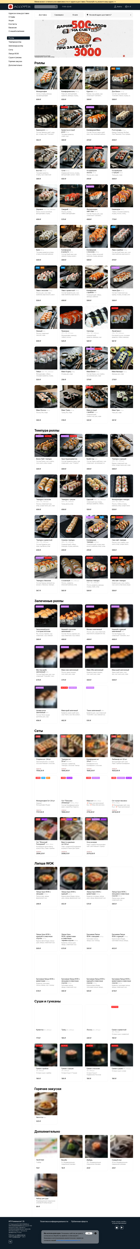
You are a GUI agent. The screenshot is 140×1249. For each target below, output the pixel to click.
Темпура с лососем (43, 499)
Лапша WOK (14, 53)
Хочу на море (92, 842)
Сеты (11, 50)
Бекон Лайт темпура (44, 459)
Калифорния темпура (91, 541)
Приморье (65, 331)
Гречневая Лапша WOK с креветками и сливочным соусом (121, 981)
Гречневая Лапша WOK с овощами (93, 935)
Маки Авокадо (117, 372)
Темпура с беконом (43, 581)
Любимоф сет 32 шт (119, 759)
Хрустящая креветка (69, 459)
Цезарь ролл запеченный (41, 712)
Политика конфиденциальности (54, 1221)
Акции (11, 20)
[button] (38, 38)
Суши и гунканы (15, 57)
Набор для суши (42, 1199)
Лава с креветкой (68, 290)
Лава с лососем (42, 290)
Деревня (39, 209)
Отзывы (12, 17)
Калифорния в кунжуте (66, 251)
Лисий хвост (116, 331)
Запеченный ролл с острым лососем (43, 630)
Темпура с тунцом (68, 499)
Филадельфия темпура (120, 499)
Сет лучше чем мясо (119, 801)
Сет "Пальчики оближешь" (66, 802)
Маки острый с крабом (92, 411)
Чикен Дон (116, 290)
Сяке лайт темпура (119, 540)
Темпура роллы (15, 42)
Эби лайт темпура (119, 581)
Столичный (65, 581)
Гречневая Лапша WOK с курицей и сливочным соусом (96, 981)
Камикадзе (116, 209)
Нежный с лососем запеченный (68, 630)
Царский (90, 499)
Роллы (11, 38)
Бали (38, 250)
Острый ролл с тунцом (117, 172)
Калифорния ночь (68, 91)
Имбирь (90, 1160)
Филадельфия (41, 91)
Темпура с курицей (119, 459)
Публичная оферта (79, 1221)
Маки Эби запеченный (95, 670)
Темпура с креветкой (44, 540)
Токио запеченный (94, 711)
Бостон (39, 171)
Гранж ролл (40, 130)
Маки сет (90, 801)
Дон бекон (116, 91)
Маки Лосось (41, 410)
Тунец (63, 1030)
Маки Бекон (91, 372)
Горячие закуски (15, 61)
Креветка (39, 1030)
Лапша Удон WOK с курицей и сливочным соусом (44, 936)
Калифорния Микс (93, 130)
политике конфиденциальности (68, 1240)
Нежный (39, 331)
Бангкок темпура (93, 581)
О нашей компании (16, 31)
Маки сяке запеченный (69, 670)
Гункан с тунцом (67, 1069)
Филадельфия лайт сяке (92, 210)
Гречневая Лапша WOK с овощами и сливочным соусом (70, 981)
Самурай (64, 209)
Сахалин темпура (67, 540)
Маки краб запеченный (120, 670)
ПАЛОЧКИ (40, 1160)
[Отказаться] (95, 1233)
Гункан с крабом (42, 1069)
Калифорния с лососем (91, 251)
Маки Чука (116, 410)
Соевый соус (117, 1160)
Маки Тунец (65, 410)
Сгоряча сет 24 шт (43, 759)
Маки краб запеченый (69, 711)
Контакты (13, 24)
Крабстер (90, 459)
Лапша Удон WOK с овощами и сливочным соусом (120, 894)
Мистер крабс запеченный (41, 671)
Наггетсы (39, 1117)
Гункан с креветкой (119, 1030)
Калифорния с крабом (91, 291)
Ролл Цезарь (117, 130)
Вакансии (13, 27)
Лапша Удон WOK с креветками (94, 893)
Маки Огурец (66, 372)
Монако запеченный (94, 629)
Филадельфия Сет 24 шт (45, 801)
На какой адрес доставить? (100, 15)
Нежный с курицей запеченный (119, 630)
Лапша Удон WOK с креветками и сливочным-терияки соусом (68, 937)
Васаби (64, 1160)
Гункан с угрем (117, 1069)
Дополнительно (15, 65)
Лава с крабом (117, 250)
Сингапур (90, 331)
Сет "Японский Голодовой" (41, 843)
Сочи (63, 171)
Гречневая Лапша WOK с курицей (118, 935)
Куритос (90, 91)
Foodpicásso (16, 1237)
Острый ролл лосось (92, 172)
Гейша (38, 372)
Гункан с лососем (93, 1069)
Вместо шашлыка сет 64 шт (67, 843)
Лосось (89, 1030)
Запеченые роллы (16, 46)
